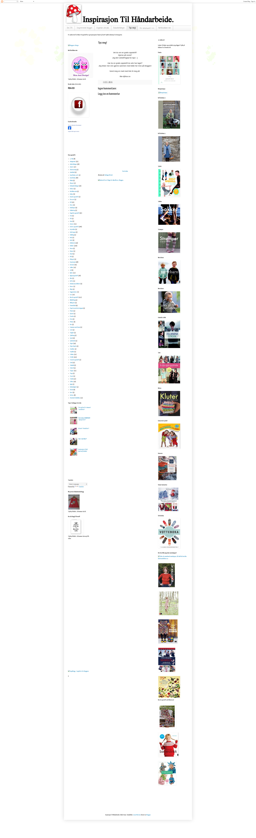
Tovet (71, 376)
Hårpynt (72, 259)
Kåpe (71, 289)
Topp (71, 373)
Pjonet (72, 313)
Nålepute (72, 303)
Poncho (72, 316)
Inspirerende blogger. (84, 28)
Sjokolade (72, 341)
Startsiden (125, 171)
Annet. (72, 167)
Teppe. (72, 370)
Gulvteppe (73, 232)
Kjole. (71, 273)
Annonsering (73, 169)
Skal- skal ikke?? (82, 439)
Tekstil (72, 368)
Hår (71, 256)
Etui (71, 216)
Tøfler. (71, 381)
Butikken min (73, 191)
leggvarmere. (73, 292)
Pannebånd (73, 305)
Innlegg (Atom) (109, 175)
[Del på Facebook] (110, 82)
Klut (71, 278)
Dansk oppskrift (74, 197)
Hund (71, 254)
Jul (70, 270)
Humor (71, 251)
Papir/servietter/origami (76, 308)
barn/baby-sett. (74, 175)
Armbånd (72, 172)
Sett (71, 330)
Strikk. (72, 357)
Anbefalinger (73, 164)
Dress (71, 205)
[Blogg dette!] (106, 82)
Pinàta (71, 311)
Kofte (71, 281)
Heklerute (72, 243)
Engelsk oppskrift (74, 213)
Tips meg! (132, 28)
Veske (71, 389)
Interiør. (72, 265)
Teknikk (72, 365)
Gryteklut (72, 229)
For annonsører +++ (147, 28)
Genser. (72, 224)
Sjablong (72, 335)
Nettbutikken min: (164, 28)
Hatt (71, 240)
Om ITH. (70, 28)
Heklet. (72, 246)
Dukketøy (72, 210)
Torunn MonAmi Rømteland (74, 125)
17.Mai (71, 159)
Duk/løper (72, 207)
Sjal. (71, 338)
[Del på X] (108, 82)
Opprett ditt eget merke (73, 131)
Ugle (71, 384)
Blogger (148, 815)
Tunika (71, 379)
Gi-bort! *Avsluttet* (83, 428)
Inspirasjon (73, 262)
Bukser (72, 188)
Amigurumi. (73, 161)
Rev (71, 324)
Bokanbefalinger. (119, 28)
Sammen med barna (75, 327)
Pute (71, 319)
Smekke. (72, 349)
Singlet (72, 333)
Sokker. (72, 354)
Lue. (71, 294)
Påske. (71, 322)
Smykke (72, 351)
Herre (71, 248)
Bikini (71, 180)
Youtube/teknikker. (75, 398)
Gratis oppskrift (74, 226)
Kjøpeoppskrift (74, 275)
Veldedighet (73, 387)
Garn (71, 221)
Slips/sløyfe (73, 346)
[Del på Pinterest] (112, 82)
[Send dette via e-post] (104, 82)
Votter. (72, 395)
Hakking (72, 235)
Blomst (72, 183)
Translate (81, 487)
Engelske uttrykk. (103, 28)
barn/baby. (73, 178)
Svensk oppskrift (74, 360)
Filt (71, 218)
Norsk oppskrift (74, 297)
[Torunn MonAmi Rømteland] (69, 129)
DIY (71, 202)
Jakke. (71, 267)
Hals (71, 237)
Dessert (72, 199)
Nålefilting (72, 300)
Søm (71, 362)
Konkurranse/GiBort (75, 284)
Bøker (71, 194)
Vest (71, 392)
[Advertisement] (125, 154)
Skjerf (71, 343)
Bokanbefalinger (74, 186)
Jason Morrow (136, 815)
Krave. (71, 286)
